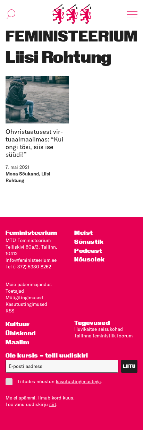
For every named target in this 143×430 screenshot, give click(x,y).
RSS (10, 311)
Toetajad (15, 291)
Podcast (88, 250)
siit (52, 404)
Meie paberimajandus (29, 284)
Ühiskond (21, 333)
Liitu (129, 366)
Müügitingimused (24, 297)
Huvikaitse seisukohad (98, 329)
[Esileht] (71, 14)
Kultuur (18, 324)
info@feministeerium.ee (31, 260)
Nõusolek (89, 259)
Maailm (18, 342)
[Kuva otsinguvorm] (11, 14)
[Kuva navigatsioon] (132, 14)
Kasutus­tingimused (26, 304)
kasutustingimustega (78, 381)
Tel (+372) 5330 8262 (28, 267)
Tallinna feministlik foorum (103, 336)
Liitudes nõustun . (60, 381)
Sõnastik (89, 241)
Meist (83, 232)
